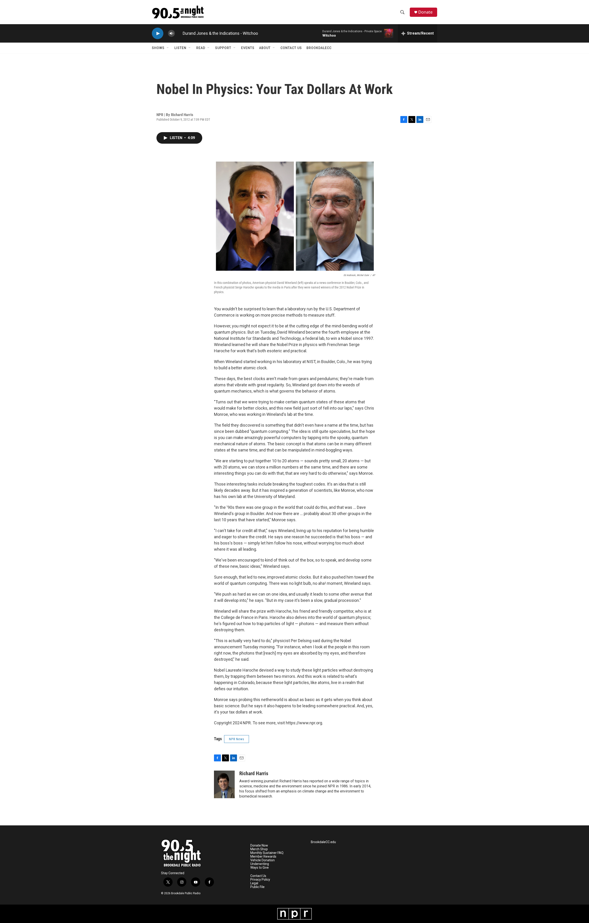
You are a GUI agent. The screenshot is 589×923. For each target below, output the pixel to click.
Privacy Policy (260, 879)
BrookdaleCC (319, 48)
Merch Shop (259, 849)
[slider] (178, 33)
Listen (180, 48)
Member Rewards (263, 856)
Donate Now (259, 845)
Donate (425, 12)
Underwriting (259, 864)
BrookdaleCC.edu (323, 842)
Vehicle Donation (262, 860)
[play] (157, 33)
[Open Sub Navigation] (168, 48)
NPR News (236, 739)
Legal (254, 883)
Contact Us (291, 48)
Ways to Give (259, 867)
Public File (257, 887)
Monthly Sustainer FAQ (266, 853)
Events (247, 48)
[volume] (171, 33)
